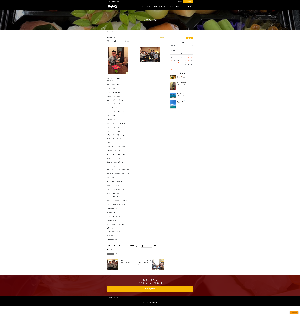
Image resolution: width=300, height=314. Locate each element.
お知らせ (180, 1)
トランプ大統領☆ (125, 262)
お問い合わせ (189, 1)
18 (174, 62)
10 (171, 60)
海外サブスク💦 (181, 101)
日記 (162, 37)
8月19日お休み (181, 94)
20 (181, 62)
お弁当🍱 (179, 76)
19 (178, 62)
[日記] (112, 264)
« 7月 (171, 69)
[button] (150, 289)
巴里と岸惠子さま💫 (182, 83)
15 (188, 60)
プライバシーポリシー (113, 297)
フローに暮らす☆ (143, 262)
